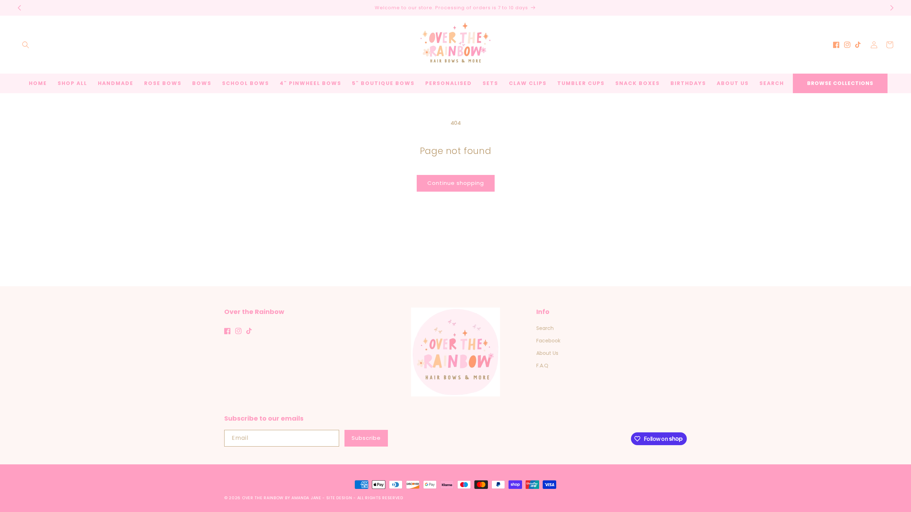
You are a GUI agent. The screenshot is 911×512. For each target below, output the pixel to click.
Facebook (548, 340)
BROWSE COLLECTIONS (840, 83)
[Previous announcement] (19, 8)
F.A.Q (542, 365)
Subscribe (366, 438)
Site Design (339, 498)
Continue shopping (455, 183)
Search (545, 328)
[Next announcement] (892, 8)
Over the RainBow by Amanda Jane (281, 498)
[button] (25, 45)
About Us (547, 353)
